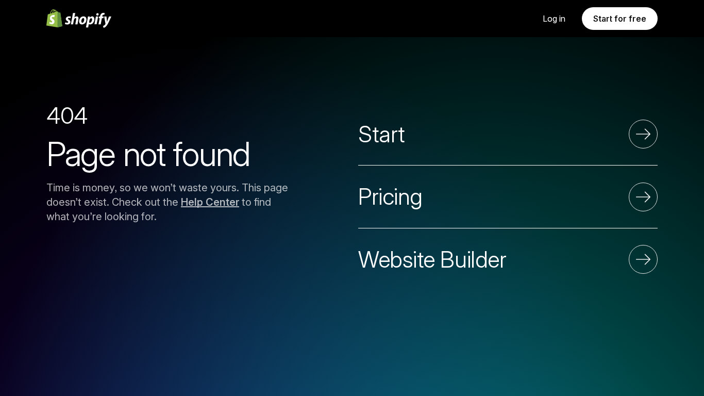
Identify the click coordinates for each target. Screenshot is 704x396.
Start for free (619, 18)
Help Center (210, 202)
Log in (554, 18)
